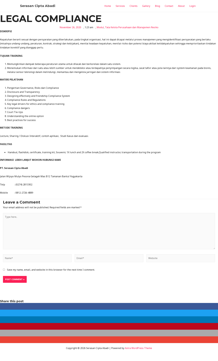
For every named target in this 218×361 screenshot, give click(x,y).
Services (120, 6)
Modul (100, 27)
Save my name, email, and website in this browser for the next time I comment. (51, 269)
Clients (133, 6)
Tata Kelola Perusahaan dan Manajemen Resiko (131, 27)
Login (192, 6)
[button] (109, 306)
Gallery (146, 6)
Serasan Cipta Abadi (37, 6)
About (181, 6)
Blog (157, 6)
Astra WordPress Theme (138, 348)
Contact (169, 6)
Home (107, 6)
